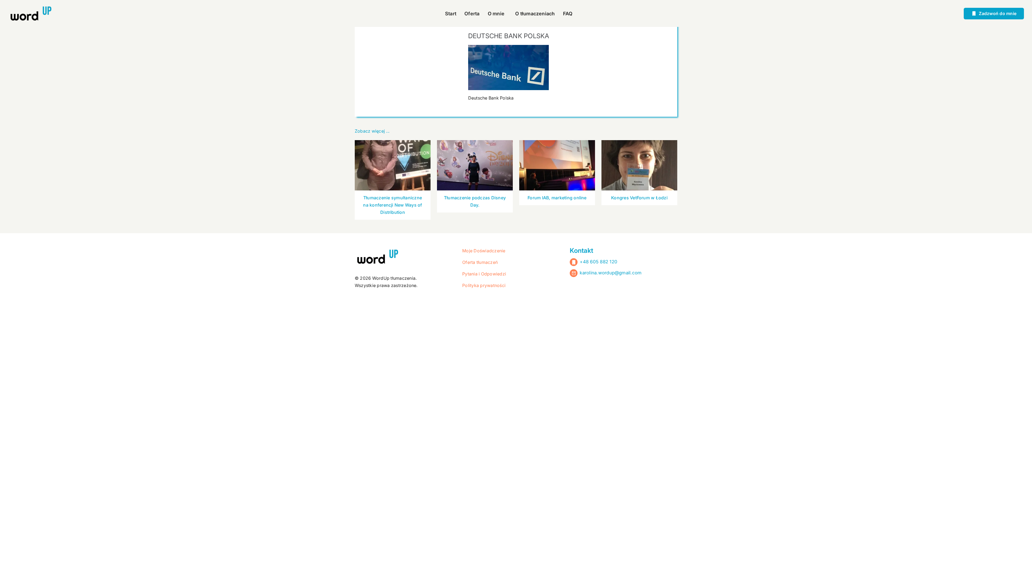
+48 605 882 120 (598, 261)
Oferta (471, 13)
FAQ (568, 13)
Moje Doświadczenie (483, 250)
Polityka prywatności (484, 285)
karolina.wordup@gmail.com (611, 272)
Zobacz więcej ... (372, 131)
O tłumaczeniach (535, 13)
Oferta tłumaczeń (480, 262)
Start (450, 13)
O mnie (496, 13)
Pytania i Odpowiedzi (484, 274)
